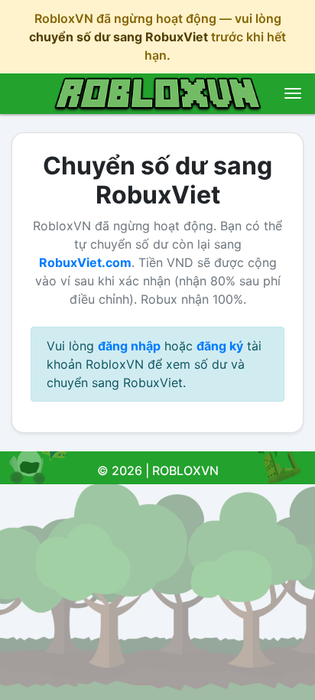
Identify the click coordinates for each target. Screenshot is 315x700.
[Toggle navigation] (292, 93)
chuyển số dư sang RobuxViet (118, 36)
